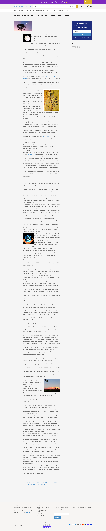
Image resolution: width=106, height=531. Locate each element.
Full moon (47, 482)
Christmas (16, 17)
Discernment (42, 482)
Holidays (37, 484)
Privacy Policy (40, 513)
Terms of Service (40, 515)
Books (54, 10)
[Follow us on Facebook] (73, 47)
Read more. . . (29, 512)
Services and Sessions (40, 10)
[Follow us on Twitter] (75, 47)
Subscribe (82, 34)
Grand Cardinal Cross (31, 154)
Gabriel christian (56, 482)
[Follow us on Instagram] (77, 47)
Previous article (27, 491)
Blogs (48, 10)
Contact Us (67, 10)
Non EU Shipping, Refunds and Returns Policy (43, 508)
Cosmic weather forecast (34, 482)
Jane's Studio (29, 10)
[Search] (77, 6)
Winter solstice (42, 484)
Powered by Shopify (17, 527)
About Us (60, 10)
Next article (57, 491)
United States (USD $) (18, 522)
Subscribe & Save (88, 2)
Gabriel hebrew (26, 484)
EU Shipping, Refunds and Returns (42, 511)
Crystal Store (21, 10)
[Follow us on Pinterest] (79, 47)
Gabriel (51, 482)
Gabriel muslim (32, 484)
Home (15, 10)
